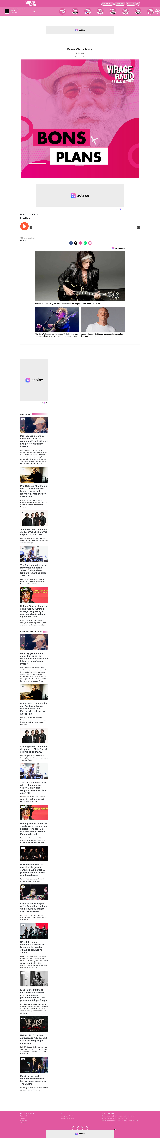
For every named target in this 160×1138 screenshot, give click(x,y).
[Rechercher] (138, 4)
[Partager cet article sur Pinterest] (80, 244)
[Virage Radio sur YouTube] (82, 1128)
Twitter (22, 1118)
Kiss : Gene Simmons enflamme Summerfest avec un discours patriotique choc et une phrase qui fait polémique (33, 995)
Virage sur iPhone (67, 1116)
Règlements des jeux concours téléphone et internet (120, 1120)
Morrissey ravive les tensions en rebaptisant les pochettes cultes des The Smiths (33, 1080)
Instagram (23, 1120)
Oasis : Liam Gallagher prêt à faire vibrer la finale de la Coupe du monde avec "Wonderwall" (33, 907)
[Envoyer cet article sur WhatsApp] (85, 244)
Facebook (23, 1116)
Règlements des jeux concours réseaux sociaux (118, 1116)
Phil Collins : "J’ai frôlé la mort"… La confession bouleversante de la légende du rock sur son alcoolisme (33, 491)
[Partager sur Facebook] (70, 244)
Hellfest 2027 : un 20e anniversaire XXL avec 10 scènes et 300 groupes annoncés (33, 1039)
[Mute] (33, 11)
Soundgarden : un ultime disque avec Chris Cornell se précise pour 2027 (34, 532)
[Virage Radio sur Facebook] (72, 1128)
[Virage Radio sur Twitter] (77, 1128)
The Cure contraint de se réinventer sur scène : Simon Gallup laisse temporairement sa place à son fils (33, 570)
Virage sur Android (67, 1118)
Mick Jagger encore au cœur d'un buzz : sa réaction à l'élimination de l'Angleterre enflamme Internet (34, 441)
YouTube (23, 1123)
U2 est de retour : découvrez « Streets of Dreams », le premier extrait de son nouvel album (32, 947)
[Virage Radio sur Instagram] (87, 1128)
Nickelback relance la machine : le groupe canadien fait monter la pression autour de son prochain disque (32, 869)
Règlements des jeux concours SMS (114, 1118)
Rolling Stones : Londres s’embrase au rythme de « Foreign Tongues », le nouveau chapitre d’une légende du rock (33, 611)
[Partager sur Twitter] (75, 244)
